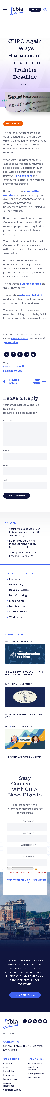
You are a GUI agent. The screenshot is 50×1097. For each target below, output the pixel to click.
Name (6, 450)
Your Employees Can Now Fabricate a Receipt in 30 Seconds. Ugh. (24, 532)
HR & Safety (16, 584)
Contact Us (9, 1063)
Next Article (36, 381)
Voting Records (36, 1073)
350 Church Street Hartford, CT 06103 (23, 1046)
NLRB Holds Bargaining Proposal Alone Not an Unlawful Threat (22, 544)
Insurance (8, 1075)
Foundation (9, 1071)
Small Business (18, 611)
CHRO (6, 366)
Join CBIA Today (25, 995)
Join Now (35, 9)
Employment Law (12, 370)
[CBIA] (16, 11)
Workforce (15, 617)
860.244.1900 (10, 1050)
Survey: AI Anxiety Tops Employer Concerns (23, 554)
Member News (17, 606)
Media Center (17, 600)
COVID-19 (19, 366)
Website (7, 480)
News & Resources (8, 1084)
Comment (9, 420)
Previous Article (14, 381)
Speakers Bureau (12, 1089)
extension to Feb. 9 (30, 295)
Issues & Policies (19, 589)
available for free (30, 283)
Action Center (35, 1063)
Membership (10, 1079)
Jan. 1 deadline (23, 175)
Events (6, 1067)
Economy (14, 579)
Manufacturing (18, 595)
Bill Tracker (34, 1077)
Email (6, 465)
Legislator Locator (33, 1068)
